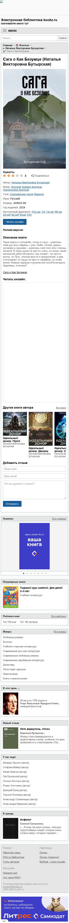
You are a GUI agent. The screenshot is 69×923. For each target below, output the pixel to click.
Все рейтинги (58, 616)
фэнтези (7, 642)
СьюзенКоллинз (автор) (16, 781)
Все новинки (59, 518)
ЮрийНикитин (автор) (15, 772)
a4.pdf (6, 214)
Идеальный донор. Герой (11, 439)
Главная (8, 45)
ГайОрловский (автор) (15, 776)
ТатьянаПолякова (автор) (17, 794)
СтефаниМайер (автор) (16, 767)
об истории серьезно (14, 669)
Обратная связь (12, 852)
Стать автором (11, 861)
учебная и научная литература (19, 646)
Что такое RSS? (12, 877)
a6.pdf (15, 214)
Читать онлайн (15, 221)
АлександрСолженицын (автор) (20, 799)
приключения (10, 674)
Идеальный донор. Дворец (38, 450)
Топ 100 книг (9, 622)
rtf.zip (58, 211)
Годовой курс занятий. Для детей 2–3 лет (41, 589)
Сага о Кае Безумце (15, 272)
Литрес (43, 852)
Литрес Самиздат (49, 857)
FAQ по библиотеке (13, 857)
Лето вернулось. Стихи (35, 728)
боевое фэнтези (32, 186)
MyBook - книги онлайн (52, 861)
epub (23, 214)
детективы (8, 664)
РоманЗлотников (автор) (16, 785)
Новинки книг (10, 873)
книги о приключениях (15, 678)
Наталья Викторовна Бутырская (25, 48)
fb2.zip (36, 211)
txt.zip (50, 211)
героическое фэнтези (16, 189)
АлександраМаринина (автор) (19, 804)
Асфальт (25, 819)
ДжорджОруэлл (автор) (16, 762)
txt (43, 211)
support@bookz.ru (12, 886)
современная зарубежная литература (23, 660)
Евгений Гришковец (31, 823)
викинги (39, 194)
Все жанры (60, 631)
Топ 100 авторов (29, 622)
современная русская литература (21, 651)
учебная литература (31, 595)
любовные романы (13, 637)
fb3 (29, 214)
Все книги (61, 408)
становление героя (21, 194)
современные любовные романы (21, 655)
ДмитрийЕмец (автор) (15, 790)
